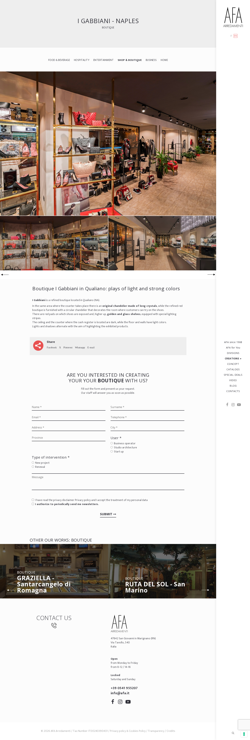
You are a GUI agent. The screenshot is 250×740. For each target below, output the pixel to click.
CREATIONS (232, 358)
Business (151, 60)
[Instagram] (233, 405)
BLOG (233, 385)
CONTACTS (233, 391)
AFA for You (233, 347)
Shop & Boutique (130, 60)
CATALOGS (233, 369)
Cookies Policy (137, 731)
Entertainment (103, 60)
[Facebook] (227, 405)
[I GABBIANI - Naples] (108, 143)
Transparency (156, 731)
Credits (171, 731)
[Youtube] (238, 405)
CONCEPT (233, 363)
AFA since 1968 (233, 342)
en (235, 36)
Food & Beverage (59, 60)
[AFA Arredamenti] (233, 17)
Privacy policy (83, 500)
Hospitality (81, 60)
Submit (106, 514)
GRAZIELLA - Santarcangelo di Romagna (44, 582)
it (231, 36)
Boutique (108, 27)
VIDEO (233, 380)
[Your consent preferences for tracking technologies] (244, 734)
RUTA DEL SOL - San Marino (155, 585)
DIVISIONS (233, 353)
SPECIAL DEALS (233, 374)
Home (164, 60)
